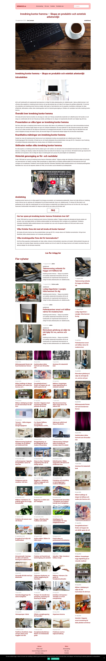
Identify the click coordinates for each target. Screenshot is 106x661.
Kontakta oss (59, 6)
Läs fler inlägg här (53, 253)
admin (53, 263)
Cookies (52, 6)
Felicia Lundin (55, 284)
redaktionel (87, 20)
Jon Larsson (30, 20)
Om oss (47, 6)
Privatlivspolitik (55, 658)
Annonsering (39, 6)
